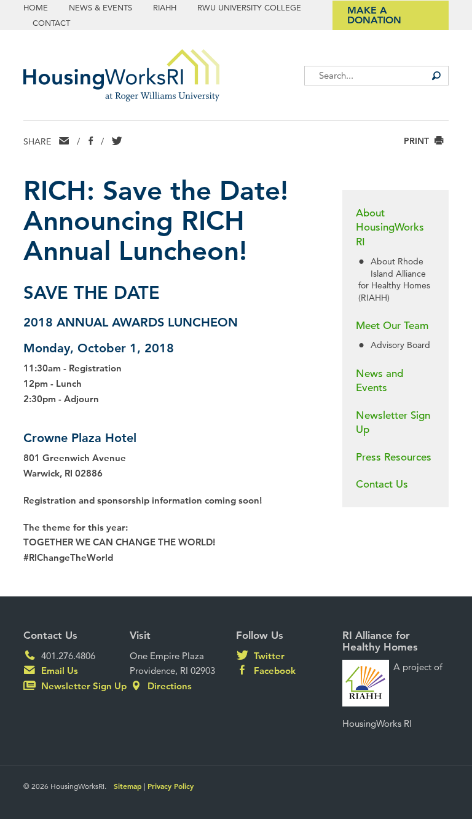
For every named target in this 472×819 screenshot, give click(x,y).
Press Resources (393, 457)
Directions (168, 686)
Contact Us (382, 484)
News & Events (100, 7)
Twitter (268, 656)
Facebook (273, 670)
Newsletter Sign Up (393, 423)
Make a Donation (374, 15)
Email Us (58, 670)
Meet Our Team (392, 325)
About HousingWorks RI (390, 228)
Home (35, 7)
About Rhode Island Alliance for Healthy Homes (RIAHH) (394, 279)
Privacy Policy (171, 786)
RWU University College (249, 7)
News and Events (379, 381)
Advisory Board (400, 344)
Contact (51, 23)
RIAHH (164, 7)
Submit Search (436, 75)
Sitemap (128, 786)
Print (417, 141)
